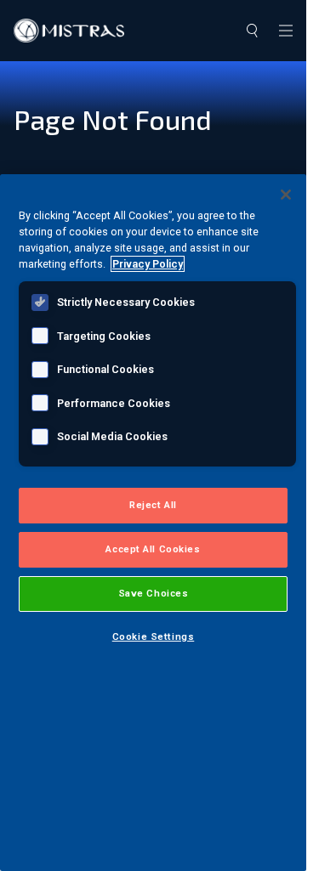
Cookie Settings (153, 636)
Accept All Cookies (152, 549)
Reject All (153, 505)
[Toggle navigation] (286, 30)
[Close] (286, 194)
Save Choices (153, 593)
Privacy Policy (147, 263)
